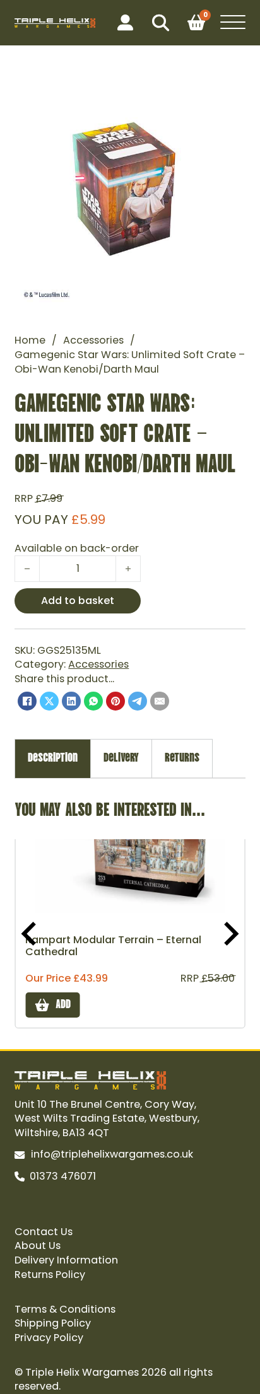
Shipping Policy (53, 1323)
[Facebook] (27, 701)
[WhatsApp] (93, 701)
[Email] (159, 701)
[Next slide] (229, 934)
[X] (49, 701)
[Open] (232, 22)
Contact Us (44, 1232)
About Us (38, 1246)
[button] (228, 91)
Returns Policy (50, 1275)
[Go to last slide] (30, 934)
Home (30, 340)
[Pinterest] (115, 701)
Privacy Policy (49, 1338)
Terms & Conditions (65, 1309)
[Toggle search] (160, 22)
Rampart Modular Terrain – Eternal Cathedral (113, 946)
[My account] (125, 23)
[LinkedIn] (71, 701)
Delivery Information (66, 1260)
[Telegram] (137, 701)
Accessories (93, 340)
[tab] (53, 758)
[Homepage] (55, 23)
